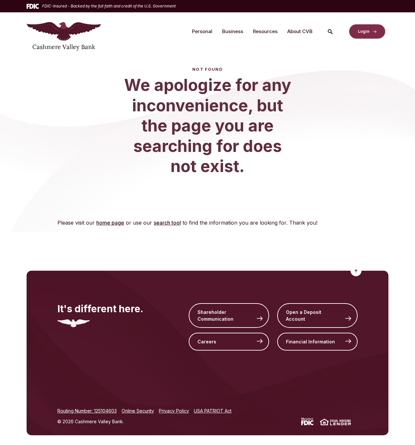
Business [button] (232, 31)
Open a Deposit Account (303, 315)
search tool (167, 222)
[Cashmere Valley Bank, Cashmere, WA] (64, 31)
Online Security (138, 411)
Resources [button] (265, 31)
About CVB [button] (300, 31)
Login (364, 31)
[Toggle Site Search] (330, 31)
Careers (206, 341)
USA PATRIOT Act (212, 411)
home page (110, 222)
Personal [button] (202, 31)
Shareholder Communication (215, 315)
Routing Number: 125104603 (87, 411)
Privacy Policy (174, 411)
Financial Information (310, 341)
